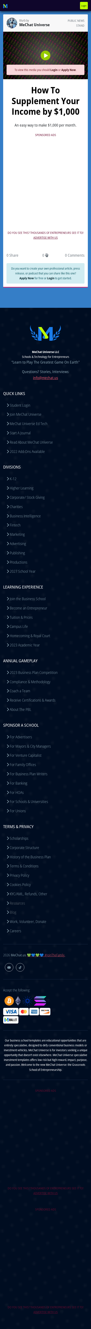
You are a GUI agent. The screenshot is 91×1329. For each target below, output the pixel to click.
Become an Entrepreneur (28, 608)
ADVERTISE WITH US (45, 238)
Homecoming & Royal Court (30, 635)
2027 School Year (23, 571)
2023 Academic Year (25, 644)
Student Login (20, 405)
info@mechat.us (45, 377)
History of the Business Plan (30, 856)
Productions (18, 562)
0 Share (12, 255)
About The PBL (20, 709)
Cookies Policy (20, 884)
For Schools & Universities (29, 801)
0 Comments (74, 255)
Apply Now (68, 70)
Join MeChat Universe (25, 414)
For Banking (18, 783)
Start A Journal (20, 432)
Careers (15, 930)
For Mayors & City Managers (30, 746)
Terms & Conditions (24, 865)
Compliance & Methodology (30, 681)
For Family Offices (23, 764)
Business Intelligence (25, 515)
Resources (17, 903)
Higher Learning (21, 488)
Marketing (17, 534)
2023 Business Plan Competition (34, 672)
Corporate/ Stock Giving (27, 497)
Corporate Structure (24, 847)
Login (84, 5)
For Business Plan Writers (28, 773)
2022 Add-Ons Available (27, 451)
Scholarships (19, 838)
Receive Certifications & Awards (32, 700)
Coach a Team (20, 690)
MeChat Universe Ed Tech (28, 423)
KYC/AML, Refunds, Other (28, 893)
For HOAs (17, 792)
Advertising (18, 543)
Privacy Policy (19, 875)
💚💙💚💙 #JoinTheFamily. (46, 955)
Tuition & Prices (21, 617)
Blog (13, 912)
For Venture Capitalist (25, 755)
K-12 (13, 478)
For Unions (18, 810)
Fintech (15, 525)
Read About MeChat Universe (31, 442)
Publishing (17, 552)
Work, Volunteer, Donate (28, 921)
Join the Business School (28, 598)
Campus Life (19, 626)
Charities (16, 506)
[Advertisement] (45, 183)
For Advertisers (21, 736)
